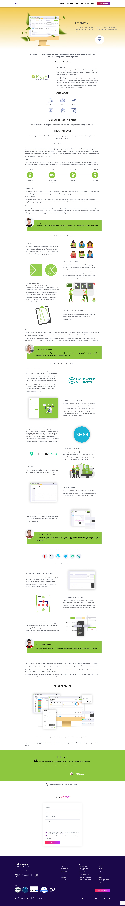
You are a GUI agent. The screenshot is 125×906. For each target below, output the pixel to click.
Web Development (83, 866)
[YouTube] (91, 898)
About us (101, 869)
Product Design (82, 869)
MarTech (63, 872)
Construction (63, 877)
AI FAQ (100, 874)
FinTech (62, 866)
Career (87, 3)
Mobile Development (83, 868)
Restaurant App (64, 868)
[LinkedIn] (82, 898)
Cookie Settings (102, 882)
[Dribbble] (105, 898)
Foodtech (63, 876)
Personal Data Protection (104, 879)
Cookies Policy (102, 880)
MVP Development (83, 872)
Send (52, 842)
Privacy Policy (61, 833)
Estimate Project (104, 3)
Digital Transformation (84, 874)
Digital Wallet (64, 879)
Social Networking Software (85, 877)
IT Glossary (101, 872)
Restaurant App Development (85, 879)
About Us (77, 3)
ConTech (63, 869)
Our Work (101, 868)
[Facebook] (87, 898)
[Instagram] (96, 898)
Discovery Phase (82, 871)
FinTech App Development (85, 876)
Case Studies (70, 3)
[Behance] (109, 898)
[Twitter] (100, 898)
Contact (92, 3)
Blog (82, 3)
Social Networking (65, 871)
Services (62, 3)
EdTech (62, 874)
